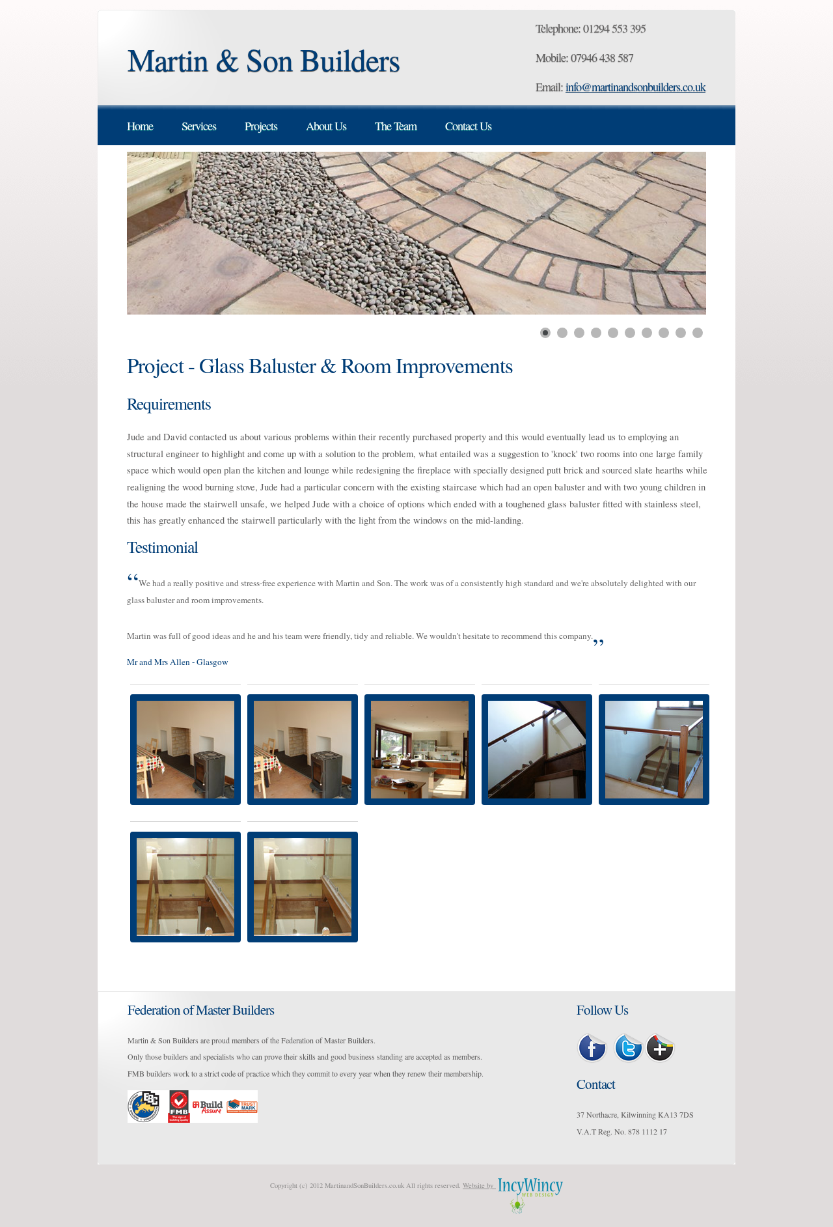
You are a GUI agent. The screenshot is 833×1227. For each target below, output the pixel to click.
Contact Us (468, 126)
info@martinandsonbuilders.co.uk (635, 86)
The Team (395, 126)
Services (199, 126)
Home (140, 126)
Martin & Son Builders (264, 58)
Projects (261, 126)
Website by (479, 1185)
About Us (326, 126)
